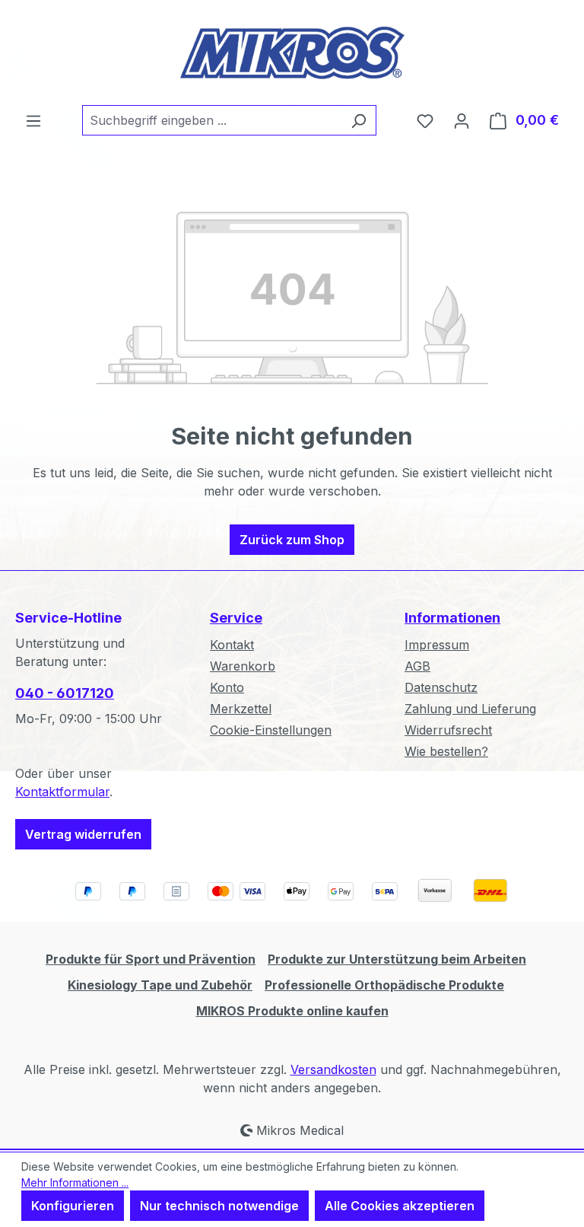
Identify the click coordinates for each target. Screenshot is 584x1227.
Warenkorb (242, 666)
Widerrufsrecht (448, 730)
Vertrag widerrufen (83, 834)
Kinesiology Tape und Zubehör (160, 985)
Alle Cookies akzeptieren (399, 1205)
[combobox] (211, 120)
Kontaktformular (62, 791)
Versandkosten (333, 1069)
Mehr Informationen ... (75, 1182)
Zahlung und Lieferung (470, 708)
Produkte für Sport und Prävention (151, 959)
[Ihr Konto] (461, 120)
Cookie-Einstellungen (271, 730)
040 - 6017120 (64, 693)
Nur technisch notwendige (219, 1205)
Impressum (437, 644)
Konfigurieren (72, 1205)
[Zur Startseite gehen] (292, 52)
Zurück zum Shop (292, 539)
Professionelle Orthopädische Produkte (384, 985)
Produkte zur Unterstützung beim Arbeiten (397, 959)
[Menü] (33, 120)
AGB (417, 666)
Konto (227, 687)
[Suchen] (358, 120)
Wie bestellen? (446, 751)
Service (236, 618)
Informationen (452, 618)
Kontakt (232, 644)
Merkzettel (240, 708)
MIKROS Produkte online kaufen (292, 1010)
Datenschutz (441, 687)
